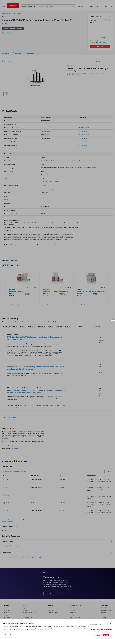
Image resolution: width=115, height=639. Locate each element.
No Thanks (98, 635)
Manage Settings (7, 634)
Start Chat (106, 635)
